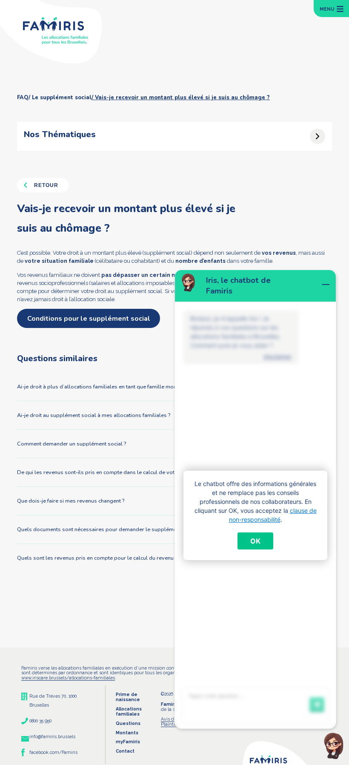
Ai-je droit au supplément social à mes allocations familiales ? (93, 415)
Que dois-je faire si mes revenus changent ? (70, 501)
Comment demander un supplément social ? (71, 444)
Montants (127, 732)
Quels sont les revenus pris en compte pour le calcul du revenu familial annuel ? (116, 558)
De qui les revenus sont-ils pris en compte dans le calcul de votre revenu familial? (118, 472)
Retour (46, 185)
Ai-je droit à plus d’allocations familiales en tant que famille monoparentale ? (112, 387)
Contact (125, 750)
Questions (128, 723)
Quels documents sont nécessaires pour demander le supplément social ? (109, 529)
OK (255, 541)
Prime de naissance (128, 697)
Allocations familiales (129, 711)
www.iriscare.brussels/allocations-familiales (68, 677)
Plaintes (169, 724)
